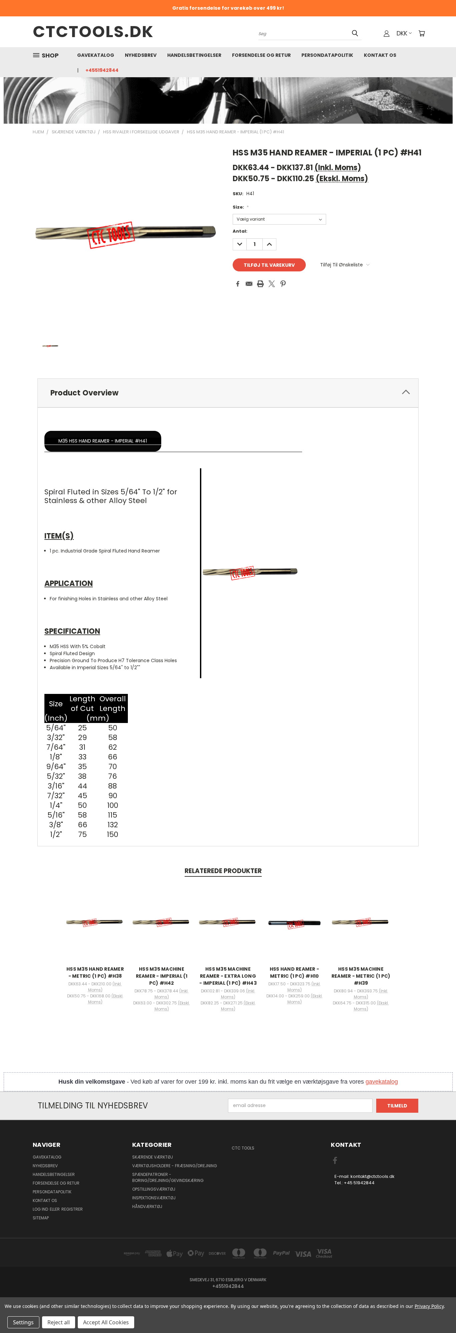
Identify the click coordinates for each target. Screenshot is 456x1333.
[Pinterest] (283, 283)
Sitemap (41, 1218)
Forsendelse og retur (261, 55)
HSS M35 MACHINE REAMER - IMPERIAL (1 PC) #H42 (162, 976)
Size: (241, 207)
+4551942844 (102, 70)
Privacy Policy (429, 1306)
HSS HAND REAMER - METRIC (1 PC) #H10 (294, 972)
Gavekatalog (95, 55)
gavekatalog (382, 1081)
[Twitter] (271, 283)
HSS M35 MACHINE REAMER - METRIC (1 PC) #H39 (361, 976)
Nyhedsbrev (141, 55)
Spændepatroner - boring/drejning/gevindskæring (168, 1177)
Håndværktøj (147, 1206)
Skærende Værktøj (152, 1157)
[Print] (260, 283)
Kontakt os (380, 55)
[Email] (249, 283)
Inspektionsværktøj (154, 1198)
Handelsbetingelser (194, 55)
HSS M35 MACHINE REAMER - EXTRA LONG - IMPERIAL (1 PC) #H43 (228, 976)
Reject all (58, 1322)
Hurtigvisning (95, 915)
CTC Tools (243, 1148)
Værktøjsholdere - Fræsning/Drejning (174, 1166)
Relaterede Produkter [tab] (223, 870)
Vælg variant (95, 928)
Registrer (72, 1209)
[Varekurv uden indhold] (421, 33)
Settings (23, 1322)
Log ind (41, 1209)
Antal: (240, 231)
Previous (438, 1312)
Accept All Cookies (106, 1322)
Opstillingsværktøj (153, 1189)
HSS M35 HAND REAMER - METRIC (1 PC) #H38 (95, 972)
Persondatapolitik (327, 55)
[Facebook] (237, 283)
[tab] (228, 392)
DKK (402, 33)
